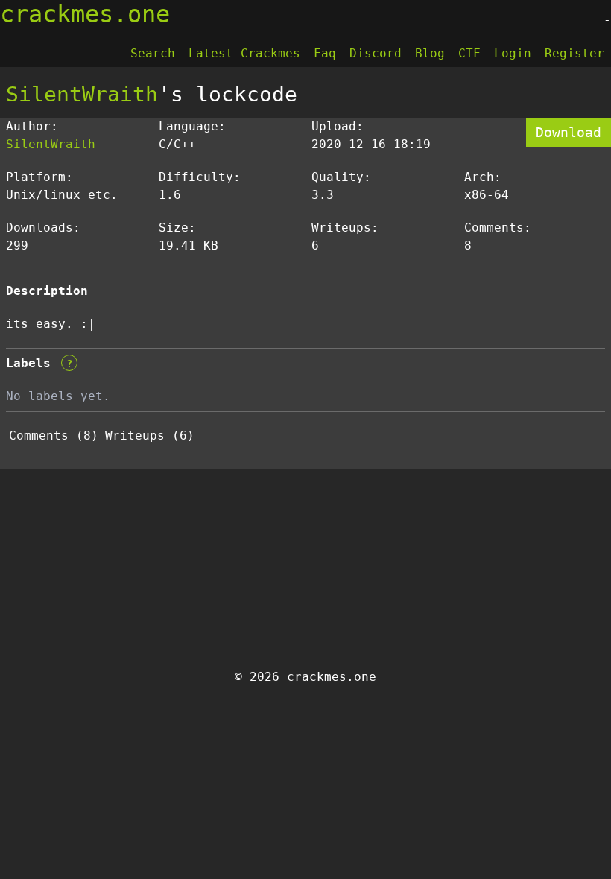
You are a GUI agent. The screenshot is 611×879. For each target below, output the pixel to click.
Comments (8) (53, 435)
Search (152, 53)
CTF (469, 53)
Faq (325, 53)
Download (568, 132)
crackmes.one (85, 14)
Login (512, 53)
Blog (430, 53)
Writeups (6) (149, 435)
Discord (375, 53)
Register (574, 53)
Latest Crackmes (244, 53)
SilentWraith (82, 94)
